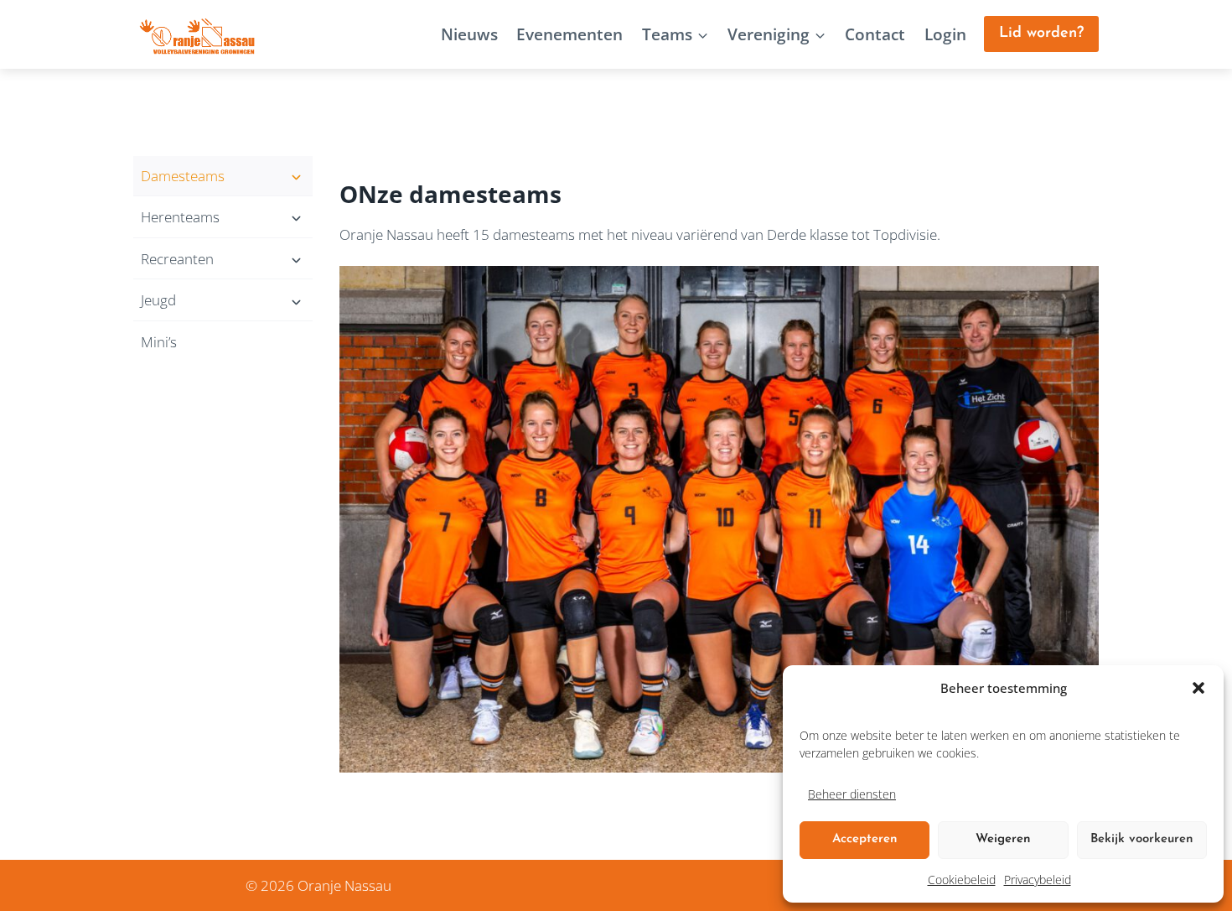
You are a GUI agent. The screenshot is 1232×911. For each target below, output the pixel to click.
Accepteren (865, 839)
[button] (1198, 687)
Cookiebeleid (962, 880)
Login (945, 34)
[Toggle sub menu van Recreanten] (223, 259)
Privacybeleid (1037, 880)
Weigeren (1003, 839)
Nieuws (469, 34)
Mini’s (159, 341)
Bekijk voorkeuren (1141, 839)
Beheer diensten (852, 794)
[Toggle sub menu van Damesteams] (223, 176)
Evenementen (569, 34)
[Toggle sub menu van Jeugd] (223, 300)
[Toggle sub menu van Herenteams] (223, 217)
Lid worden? (1041, 33)
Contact (875, 34)
